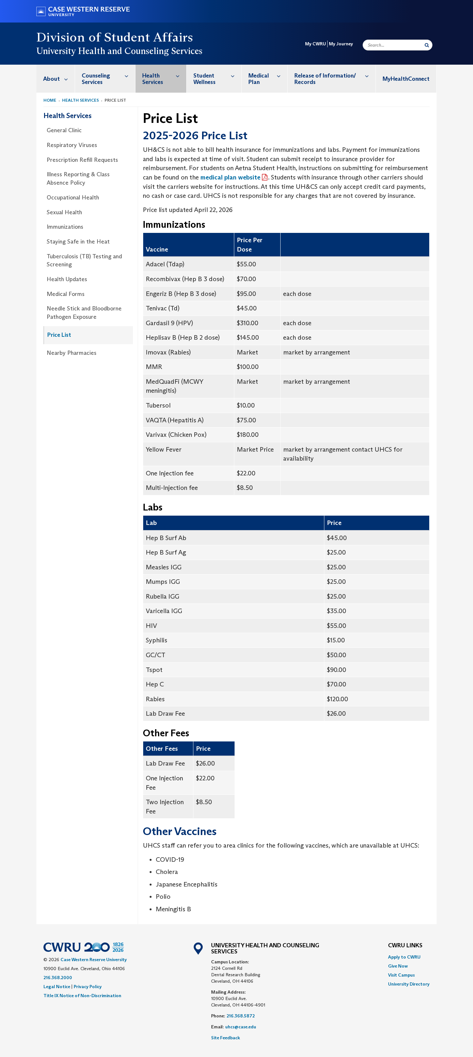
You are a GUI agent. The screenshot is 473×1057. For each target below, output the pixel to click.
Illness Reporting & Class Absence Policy (78, 178)
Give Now (398, 966)
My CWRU (315, 44)
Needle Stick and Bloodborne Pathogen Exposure (84, 312)
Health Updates (67, 279)
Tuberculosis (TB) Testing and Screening (84, 260)
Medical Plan (258, 79)
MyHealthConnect (406, 78)
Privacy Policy (88, 986)
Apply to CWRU (404, 957)
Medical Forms (66, 294)
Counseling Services (96, 79)
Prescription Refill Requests (82, 159)
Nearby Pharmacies (72, 352)
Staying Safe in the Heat (78, 241)
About (51, 78)
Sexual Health (64, 212)
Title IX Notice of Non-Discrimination (82, 995)
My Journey (341, 44)
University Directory (409, 984)
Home (49, 100)
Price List (59, 334)
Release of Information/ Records (325, 79)
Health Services (152, 79)
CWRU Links (405, 945)
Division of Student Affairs (114, 37)
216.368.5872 (241, 1016)
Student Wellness (204, 79)
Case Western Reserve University (93, 959)
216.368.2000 (57, 977)
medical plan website (230, 177)
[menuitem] (55, 79)
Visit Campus (401, 975)
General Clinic (64, 130)
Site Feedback (225, 1038)
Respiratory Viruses (72, 145)
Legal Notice (56, 986)
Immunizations (65, 226)
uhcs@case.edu (240, 1027)
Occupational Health (73, 197)
